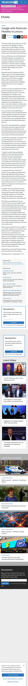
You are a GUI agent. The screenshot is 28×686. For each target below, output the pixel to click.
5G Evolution (7, 277)
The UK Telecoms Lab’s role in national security (13, 379)
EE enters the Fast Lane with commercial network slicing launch (13, 280)
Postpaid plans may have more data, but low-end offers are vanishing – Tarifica (12, 301)
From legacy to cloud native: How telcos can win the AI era (13, 400)
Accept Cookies (13, 675)
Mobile (5, 17)
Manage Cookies (12, 681)
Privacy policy (21, 325)
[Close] (24, 665)
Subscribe (13, 322)
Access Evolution (8, 271)
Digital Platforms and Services (12, 290)
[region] (13, 674)
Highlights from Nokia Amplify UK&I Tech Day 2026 (13, 422)
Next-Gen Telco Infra (9, 284)
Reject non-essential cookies (13, 678)
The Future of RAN (6, 529)
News (8, 264)
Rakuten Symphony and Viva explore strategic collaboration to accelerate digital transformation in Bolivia (12, 294)
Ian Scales (11, 35)
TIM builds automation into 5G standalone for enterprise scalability (13, 444)
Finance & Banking (17, 262)
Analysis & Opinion (7, 262)
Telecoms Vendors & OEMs (16, 264)
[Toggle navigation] (25, 2)
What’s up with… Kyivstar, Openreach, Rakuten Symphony (12, 286)
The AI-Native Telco (7, 503)
